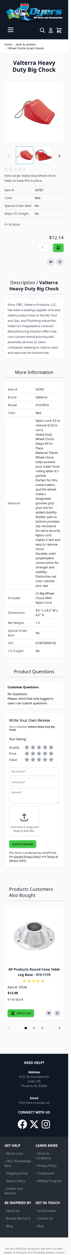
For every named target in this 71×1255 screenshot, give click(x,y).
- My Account (14, 1153)
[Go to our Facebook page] (22, 1124)
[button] (16, 169)
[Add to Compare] (60, 262)
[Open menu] (11, 30)
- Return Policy (15, 1181)
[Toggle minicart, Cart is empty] (59, 30)
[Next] (59, 155)
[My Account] (51, 30)
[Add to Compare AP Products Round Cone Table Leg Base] (57, 1013)
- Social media (45, 1211)
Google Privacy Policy (27, 856)
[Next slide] (59, 1028)
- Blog (9, 1226)
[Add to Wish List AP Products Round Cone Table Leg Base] (48, 1013)
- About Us (12, 1211)
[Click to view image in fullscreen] (34, 112)
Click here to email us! (34, 1103)
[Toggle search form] (42, 30)
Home (8, 44)
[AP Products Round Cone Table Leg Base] (34, 936)
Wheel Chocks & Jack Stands (26, 48)
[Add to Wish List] (51, 262)
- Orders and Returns (14, 1190)
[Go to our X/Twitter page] (34, 1124)
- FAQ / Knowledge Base (18, 1163)
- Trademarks (45, 1173)
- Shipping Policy (16, 1173)
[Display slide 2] (34, 1028)
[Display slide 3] (42, 1028)
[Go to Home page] (34, 12)
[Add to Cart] (58, 248)
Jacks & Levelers (26, 44)
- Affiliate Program (49, 1181)
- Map (40, 1226)
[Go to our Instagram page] (46, 1124)
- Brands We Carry (17, 1218)
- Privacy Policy (46, 1166)
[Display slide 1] (26, 1028)
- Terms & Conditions (43, 1155)
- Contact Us (44, 1218)
